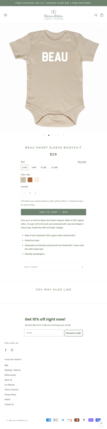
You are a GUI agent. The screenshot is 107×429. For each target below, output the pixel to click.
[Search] (96, 15)
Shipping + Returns (13, 369)
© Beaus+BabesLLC (17, 420)
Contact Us (9, 404)
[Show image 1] (48, 135)
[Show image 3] (55, 135)
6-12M (43, 167)
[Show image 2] (52, 135)
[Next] (63, 135)
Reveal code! (73, 333)
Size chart (82, 161)
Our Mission (10, 384)
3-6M (34, 167)
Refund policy (10, 374)
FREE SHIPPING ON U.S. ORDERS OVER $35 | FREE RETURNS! (53, 3)
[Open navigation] (5, 15)
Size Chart (31, 267)
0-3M (24, 167)
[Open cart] (102, 14)
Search (7, 399)
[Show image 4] (58, 135)
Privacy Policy (10, 394)
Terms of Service (12, 389)
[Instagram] (12, 350)
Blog (6, 365)
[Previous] (43, 135)
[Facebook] (6, 350)
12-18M (54, 167)
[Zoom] (101, 30)
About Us (8, 379)
